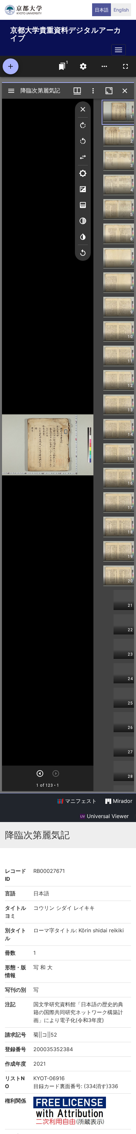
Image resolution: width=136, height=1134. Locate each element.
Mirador (121, 801)
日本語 (102, 10)
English (121, 10)
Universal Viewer (107, 816)
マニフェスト (80, 801)
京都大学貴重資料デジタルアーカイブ (65, 33)
